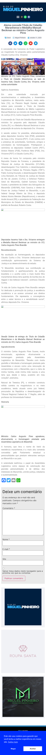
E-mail (6, 549)
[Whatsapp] (25, 17)
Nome (6, 539)
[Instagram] (21, 17)
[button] (18, 17)
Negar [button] (13, 749)
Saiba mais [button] (13, 742)
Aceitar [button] (33, 749)
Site (4, 559)
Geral (9, 38)
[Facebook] (28, 17)
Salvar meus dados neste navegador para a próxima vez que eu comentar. (22, 572)
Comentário (8, 508)
